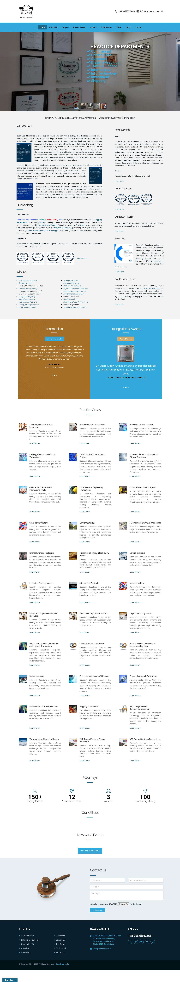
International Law (137, 583)
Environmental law (87, 522)
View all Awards (126, 339)
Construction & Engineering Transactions (91, 488)
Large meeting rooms (27, 307)
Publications (106, 27)
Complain (25, 948)
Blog (128, 27)
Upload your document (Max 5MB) (104, 904)
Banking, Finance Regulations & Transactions (42, 455)
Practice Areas (79, 27)
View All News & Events (90, 851)
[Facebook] (130, 942)
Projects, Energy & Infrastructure (143, 676)
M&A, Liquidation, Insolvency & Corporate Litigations (142, 644)
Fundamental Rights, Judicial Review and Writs (94, 554)
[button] (162, 11)
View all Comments (54, 339)
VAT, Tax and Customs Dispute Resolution (92, 740)
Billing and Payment (29, 940)
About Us (53, 27)
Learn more (119, 231)
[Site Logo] (27, 11)
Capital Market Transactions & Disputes (92, 455)
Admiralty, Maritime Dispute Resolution (40, 426)
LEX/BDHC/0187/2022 (150, 288)
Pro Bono (60, 952)
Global (41, 220)
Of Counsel (61, 948)
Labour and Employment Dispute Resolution (43, 614)
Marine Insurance (36, 676)
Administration (27, 936)
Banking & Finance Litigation (141, 424)
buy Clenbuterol (137, 255)
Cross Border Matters (38, 522)
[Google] (152, 942)
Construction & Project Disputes (143, 487)
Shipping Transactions (89, 706)
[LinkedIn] (147, 942)
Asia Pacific (52, 220)
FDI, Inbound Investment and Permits (145, 522)
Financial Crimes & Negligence (41, 553)
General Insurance (137, 553)
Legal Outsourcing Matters (141, 613)
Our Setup (60, 944)
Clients (93, 27)
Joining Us (60, 940)
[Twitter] (136, 942)
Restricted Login (62, 964)
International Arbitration (90, 583)
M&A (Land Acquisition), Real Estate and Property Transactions (43, 644)
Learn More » (34, 443)
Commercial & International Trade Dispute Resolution (144, 455)
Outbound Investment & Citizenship (94, 676)
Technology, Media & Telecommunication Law (140, 707)
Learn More (82, 258)
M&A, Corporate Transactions (92, 643)
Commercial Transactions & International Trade (40, 488)
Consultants (26, 952)
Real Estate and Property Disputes (43, 706)
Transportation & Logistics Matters (44, 739)
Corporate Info (27, 944)
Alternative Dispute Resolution (92, 424)
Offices (119, 27)
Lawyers (65, 27)
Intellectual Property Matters (41, 583)
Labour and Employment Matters (93, 613)
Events (138, 27)
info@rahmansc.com (102, 949)
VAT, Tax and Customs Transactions (145, 739)
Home (42, 27)
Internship (60, 936)
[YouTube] (141, 942)
